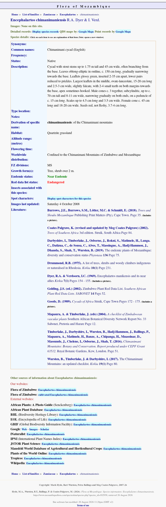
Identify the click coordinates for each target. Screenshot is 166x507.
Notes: (15, 116)
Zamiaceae (49, 14)
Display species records (45, 31)
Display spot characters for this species (69, 198)
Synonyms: (18, 43)
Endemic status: (22, 176)
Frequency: (19, 55)
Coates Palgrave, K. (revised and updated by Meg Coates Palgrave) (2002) (97, 227)
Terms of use (83, 505)
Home (15, 14)
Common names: (22, 49)
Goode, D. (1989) (58, 301)
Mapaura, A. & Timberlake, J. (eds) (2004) (76, 314)
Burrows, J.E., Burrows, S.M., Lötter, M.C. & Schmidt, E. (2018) (91, 210)
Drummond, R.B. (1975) (64, 262)
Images (33, 429)
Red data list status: (24, 182)
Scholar (44, 429)
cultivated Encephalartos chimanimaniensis (63, 394)
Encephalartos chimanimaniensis (57, 390)
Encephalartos (68, 14)
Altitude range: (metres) (21, 140)
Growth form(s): (22, 170)
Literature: (18, 209)
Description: (19, 66)
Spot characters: (22, 198)
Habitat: (16, 132)
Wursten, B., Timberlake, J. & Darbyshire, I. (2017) (82, 358)
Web (24, 429)
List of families (30, 14)
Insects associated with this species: (26, 190)
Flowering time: (21, 149)
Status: (16, 60)
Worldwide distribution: (19, 157)
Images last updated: (25, 203)
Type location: (20, 111)
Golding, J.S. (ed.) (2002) (64, 288)
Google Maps (86, 31)
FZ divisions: (20, 165)
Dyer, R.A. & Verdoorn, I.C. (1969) (71, 275)
